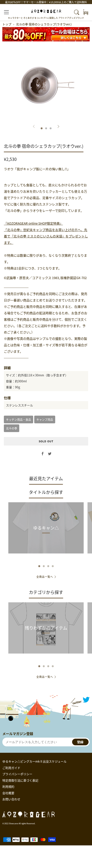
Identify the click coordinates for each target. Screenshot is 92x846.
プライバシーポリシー (17, 774)
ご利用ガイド (11, 768)
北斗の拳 (11, 428)
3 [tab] (48, 566)
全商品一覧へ (44, 576)
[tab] (42, 128)
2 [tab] (44, 566)
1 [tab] (39, 566)
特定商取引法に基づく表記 (20, 780)
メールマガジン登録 (17, 733)
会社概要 (8, 793)
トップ (6, 24)
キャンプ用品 (44, 419)
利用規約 (8, 786)
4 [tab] (53, 566)
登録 (80, 742)
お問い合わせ (11, 799)
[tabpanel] (46, 85)
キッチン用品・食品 (18, 419)
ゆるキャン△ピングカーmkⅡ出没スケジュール (34, 761)
